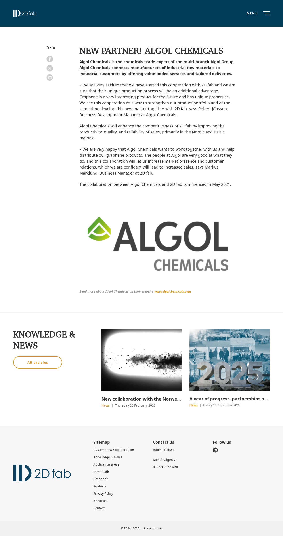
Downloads (101, 471)
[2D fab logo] (24, 13)
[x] (49, 68)
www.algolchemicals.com (172, 291)
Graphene (100, 479)
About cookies (153, 528)
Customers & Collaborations (114, 450)
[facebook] (49, 59)
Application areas (106, 464)
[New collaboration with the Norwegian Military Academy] (141, 360)
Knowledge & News (107, 457)
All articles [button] (37, 362)
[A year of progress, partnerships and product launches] (229, 360)
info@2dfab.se (163, 450)
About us (100, 501)
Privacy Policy (103, 493)
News (106, 405)
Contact (99, 508)
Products (99, 486)
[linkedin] (49, 77)
